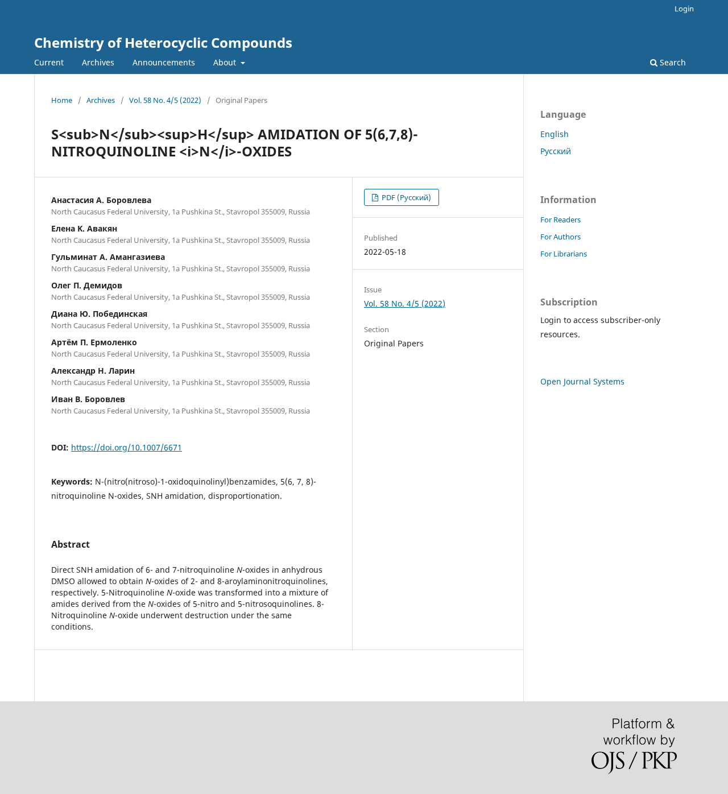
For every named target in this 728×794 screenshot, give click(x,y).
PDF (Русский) (405, 197)
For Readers (560, 219)
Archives (98, 62)
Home (61, 100)
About (225, 62)
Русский (555, 151)
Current (49, 62)
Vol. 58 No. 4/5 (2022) (165, 100)
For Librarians (563, 254)
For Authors (560, 236)
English (554, 134)
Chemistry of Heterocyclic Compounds (163, 42)
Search (671, 62)
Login (684, 8)
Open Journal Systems (582, 381)
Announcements (164, 62)
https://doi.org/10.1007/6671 (126, 447)
